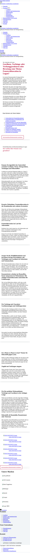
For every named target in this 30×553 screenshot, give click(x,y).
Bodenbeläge (9, 40)
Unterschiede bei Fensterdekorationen (14, 118)
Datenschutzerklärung (8, 548)
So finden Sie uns (7, 540)
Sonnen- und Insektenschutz (13, 36)
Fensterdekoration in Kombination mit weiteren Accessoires (14, 120)
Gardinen (8, 35)
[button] (15, 113)
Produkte (5, 33)
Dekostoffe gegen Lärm (11, 128)
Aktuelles (5, 46)
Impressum (5, 549)
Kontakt (2, 50)
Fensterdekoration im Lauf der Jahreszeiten (15, 122)
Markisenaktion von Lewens (10, 43)
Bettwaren (8, 39)
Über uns (5, 47)
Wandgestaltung (10, 42)
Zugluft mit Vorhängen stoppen (13, 129)
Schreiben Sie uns (7, 539)
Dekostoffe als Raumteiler (11, 132)
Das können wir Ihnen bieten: (12, 113)
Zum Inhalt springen (5, 0)
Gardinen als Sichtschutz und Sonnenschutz (16, 123)
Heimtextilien (9, 38)
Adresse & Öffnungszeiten (9, 537)
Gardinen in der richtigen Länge (13, 130)
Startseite (5, 32)
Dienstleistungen (7, 45)
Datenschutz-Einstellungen (9, 551)
